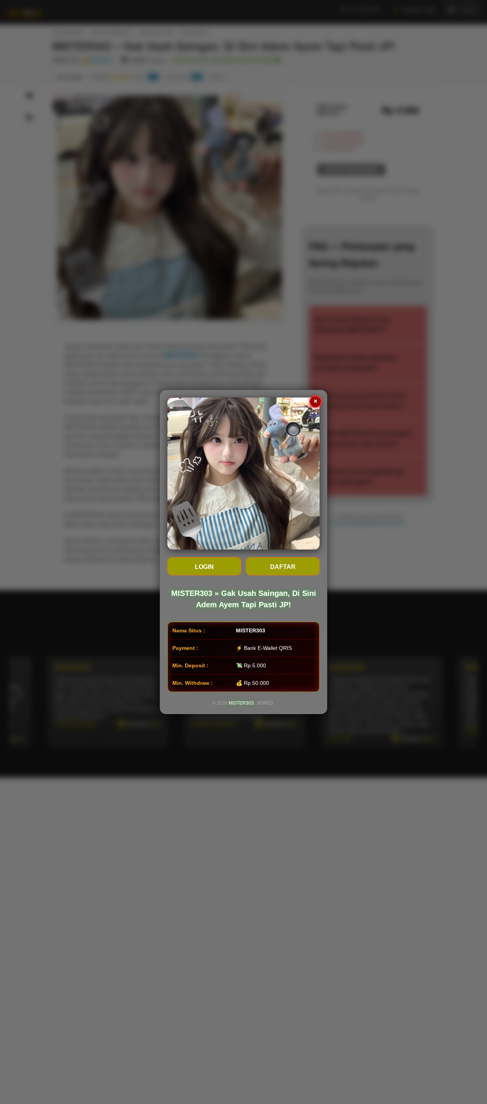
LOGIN (204, 567)
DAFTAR (283, 567)
